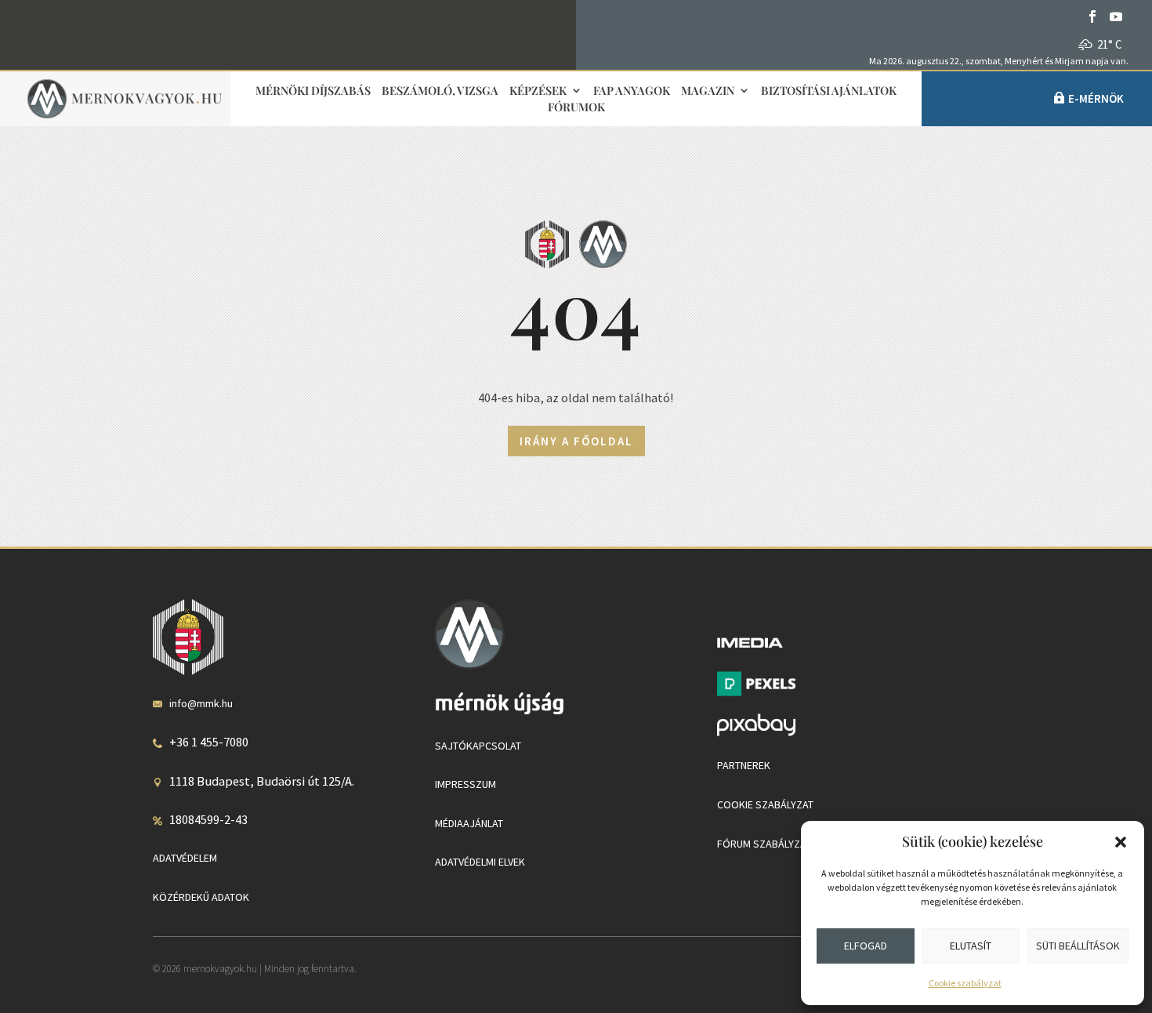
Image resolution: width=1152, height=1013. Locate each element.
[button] (1120, 842)
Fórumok (576, 107)
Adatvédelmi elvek (480, 862)
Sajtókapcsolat (478, 746)
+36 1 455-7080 (208, 742)
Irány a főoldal (576, 441)
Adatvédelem (185, 858)
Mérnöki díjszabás (313, 91)
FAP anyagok (631, 91)
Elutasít (970, 946)
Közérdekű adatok (201, 897)
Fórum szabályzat (764, 844)
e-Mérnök (1096, 98)
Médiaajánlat (469, 823)
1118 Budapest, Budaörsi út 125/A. (261, 781)
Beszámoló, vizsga (440, 91)
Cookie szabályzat (965, 983)
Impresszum (465, 784)
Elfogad (865, 946)
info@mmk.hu (201, 703)
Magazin (707, 91)
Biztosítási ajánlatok (829, 91)
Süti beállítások (1078, 946)
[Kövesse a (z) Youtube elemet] (1115, 16)
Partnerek (743, 765)
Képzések (538, 91)
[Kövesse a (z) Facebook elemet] (1092, 16)
